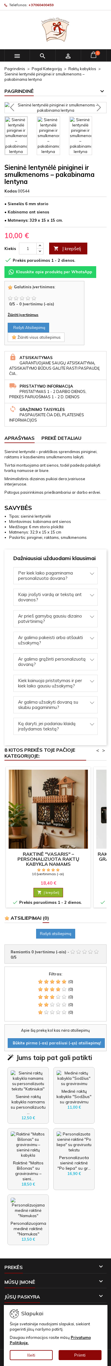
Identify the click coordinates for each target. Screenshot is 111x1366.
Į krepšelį (67, 248)
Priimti (80, 1355)
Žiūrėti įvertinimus (23, 314)
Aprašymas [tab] (19, 438)
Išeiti (31, 1355)
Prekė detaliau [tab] (61, 438)
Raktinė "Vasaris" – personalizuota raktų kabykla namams (48, 859)
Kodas (10, 191)
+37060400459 (41, 5)
